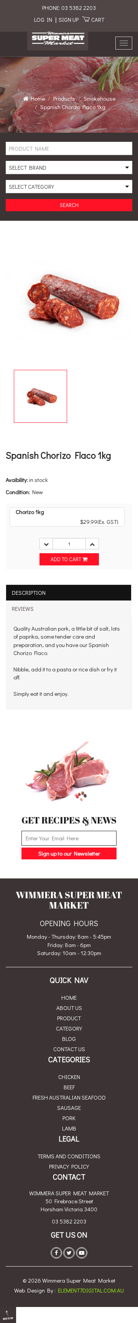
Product (69, 1018)
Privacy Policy (69, 1166)
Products (64, 98)
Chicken (69, 1077)
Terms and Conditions (69, 1156)
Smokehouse (99, 98)
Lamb (69, 1128)
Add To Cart (66, 559)
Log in (43, 19)
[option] (40, 396)
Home (36, 98)
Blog (69, 1038)
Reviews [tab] (23, 608)
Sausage (69, 1107)
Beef (69, 1087)
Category (69, 1028)
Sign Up (69, 19)
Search (69, 205)
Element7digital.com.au (91, 1290)
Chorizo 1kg (30, 511)
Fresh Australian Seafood (69, 1097)
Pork (69, 1118)
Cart (97, 19)
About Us (69, 1008)
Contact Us (69, 1049)
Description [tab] (29, 592)
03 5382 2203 (69, 1221)
